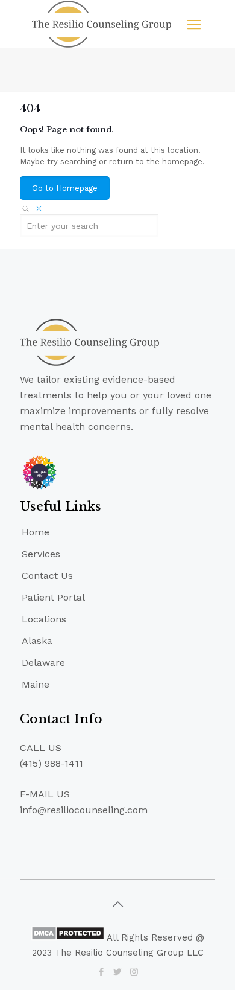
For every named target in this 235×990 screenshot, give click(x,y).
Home (35, 532)
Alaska (37, 641)
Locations (44, 619)
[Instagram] (134, 971)
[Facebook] (101, 971)
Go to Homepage (65, 188)
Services (41, 554)
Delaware (43, 662)
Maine (35, 684)
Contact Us (47, 575)
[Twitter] (117, 971)
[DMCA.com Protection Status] (67, 937)
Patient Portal (53, 597)
